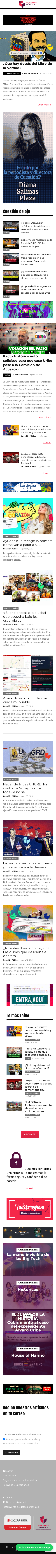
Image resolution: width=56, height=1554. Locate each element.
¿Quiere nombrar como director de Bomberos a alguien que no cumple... (35, 275)
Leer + (47, 442)
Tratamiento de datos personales (21, 1507)
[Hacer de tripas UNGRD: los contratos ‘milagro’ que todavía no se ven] (28, 759)
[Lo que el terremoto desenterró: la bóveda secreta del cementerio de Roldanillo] (11, 457)
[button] (5, 4)
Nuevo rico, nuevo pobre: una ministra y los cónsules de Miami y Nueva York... (36, 429)
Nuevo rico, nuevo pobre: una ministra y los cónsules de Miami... (38, 1032)
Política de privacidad (14, 1502)
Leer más (43, 104)
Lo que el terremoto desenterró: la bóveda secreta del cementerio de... (38, 1085)
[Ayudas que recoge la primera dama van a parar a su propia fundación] (28, 516)
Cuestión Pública (12, 74)
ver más (29, 1188)
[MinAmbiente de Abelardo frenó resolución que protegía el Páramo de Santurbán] (11, 258)
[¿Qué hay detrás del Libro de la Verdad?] (28, 46)
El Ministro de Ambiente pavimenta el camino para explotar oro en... (38, 1107)
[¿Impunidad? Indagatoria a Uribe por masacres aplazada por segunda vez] (11, 290)
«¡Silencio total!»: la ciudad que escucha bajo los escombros (24, 616)
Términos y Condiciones (16, 1485)
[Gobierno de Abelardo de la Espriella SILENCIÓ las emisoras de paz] (11, 243)
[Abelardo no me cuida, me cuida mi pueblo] (28, 673)
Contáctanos (10, 1475)
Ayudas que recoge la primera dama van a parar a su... (27, 543)
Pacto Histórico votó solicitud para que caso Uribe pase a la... (38, 1051)
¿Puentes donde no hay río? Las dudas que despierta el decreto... (26, 952)
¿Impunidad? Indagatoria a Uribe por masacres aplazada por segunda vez (36, 289)
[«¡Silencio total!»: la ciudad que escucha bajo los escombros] (28, 587)
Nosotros (8, 1471)
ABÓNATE (29, 1134)
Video (6, 233)
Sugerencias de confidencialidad (20, 1480)
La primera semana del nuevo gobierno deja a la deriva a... (27, 865)
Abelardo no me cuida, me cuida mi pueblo (25, 700)
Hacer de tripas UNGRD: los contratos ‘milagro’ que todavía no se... (25, 788)
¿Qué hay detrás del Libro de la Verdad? (37, 1067)
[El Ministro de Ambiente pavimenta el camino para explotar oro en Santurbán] (14, 1106)
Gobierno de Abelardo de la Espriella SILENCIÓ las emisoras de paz (36, 243)
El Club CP (8, 1497)
